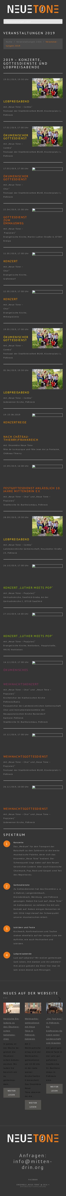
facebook (33, 1180)
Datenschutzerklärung (33, 1186)
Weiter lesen (12, 1092)
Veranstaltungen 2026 (29, 41)
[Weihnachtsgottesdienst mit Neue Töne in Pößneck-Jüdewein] (33, 1008)
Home (9, 41)
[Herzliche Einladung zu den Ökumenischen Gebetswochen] (11, 1008)
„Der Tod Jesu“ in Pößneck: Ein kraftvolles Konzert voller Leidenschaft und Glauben (54, 1030)
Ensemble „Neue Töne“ (28, 1185)
